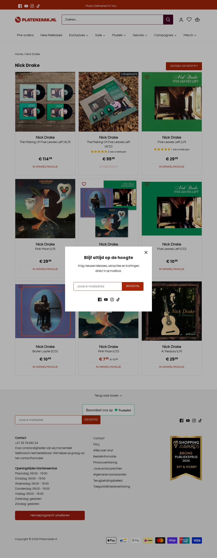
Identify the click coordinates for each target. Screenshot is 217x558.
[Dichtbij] (146, 252)
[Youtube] (106, 299)
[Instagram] (112, 299)
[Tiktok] (118, 299)
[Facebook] (100, 299)
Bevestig (132, 286)
